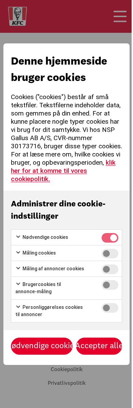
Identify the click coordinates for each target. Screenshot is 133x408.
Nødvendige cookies (44, 237)
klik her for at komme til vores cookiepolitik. (63, 171)
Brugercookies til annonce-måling (38, 288)
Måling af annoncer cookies (52, 268)
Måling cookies (38, 253)
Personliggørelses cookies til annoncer (49, 310)
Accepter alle (99, 346)
